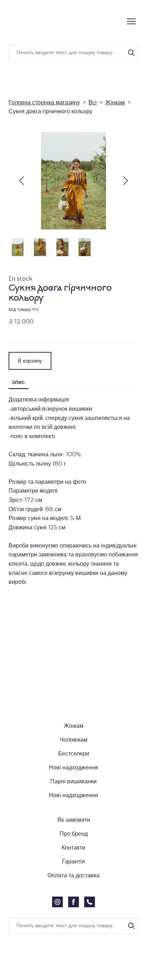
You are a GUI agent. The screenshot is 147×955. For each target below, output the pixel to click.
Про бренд (74, 828)
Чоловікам (73, 734)
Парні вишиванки (73, 775)
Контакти (73, 842)
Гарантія (73, 855)
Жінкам (115, 102)
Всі (92, 102)
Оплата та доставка (73, 869)
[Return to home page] (58, 21)
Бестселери (73, 747)
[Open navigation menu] (131, 21)
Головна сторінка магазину (44, 102)
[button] (131, 52)
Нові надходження (73, 761)
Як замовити (73, 814)
